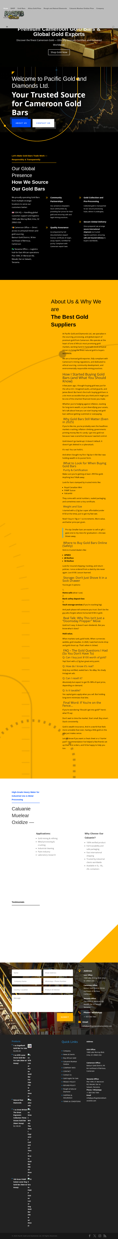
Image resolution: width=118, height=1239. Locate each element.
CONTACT (67, 1071)
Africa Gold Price (34, 8)
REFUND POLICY (69, 1085)
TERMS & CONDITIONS (72, 1101)
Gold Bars (21, 8)
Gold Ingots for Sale (70, 1078)
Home (5, 8)
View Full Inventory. (97, 883)
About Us (21, 123)
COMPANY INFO (69, 1068)
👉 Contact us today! (97, 275)
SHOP (12, 8)
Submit (65, 1017)
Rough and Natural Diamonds (55, 8)
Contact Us (7, 17)
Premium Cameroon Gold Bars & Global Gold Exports (59, 31)
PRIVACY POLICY (69, 1082)
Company (100, 8)
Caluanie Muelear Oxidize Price (81, 8)
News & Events (69, 1054)
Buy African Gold (69, 1058)
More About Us (101, 773)
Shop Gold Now (59, 52)
